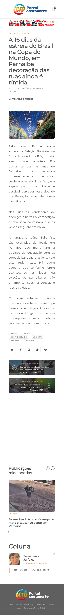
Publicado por (21, 88)
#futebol (15, 341)
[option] (31, 505)
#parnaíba (30, 341)
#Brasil (14, 333)
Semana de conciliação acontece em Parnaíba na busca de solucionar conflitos (34, 369)
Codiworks (40, 605)
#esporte (37, 337)
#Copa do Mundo (19, 337)
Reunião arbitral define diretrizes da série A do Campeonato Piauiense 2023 (28, 387)
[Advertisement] (32, 428)
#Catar (27, 333)
